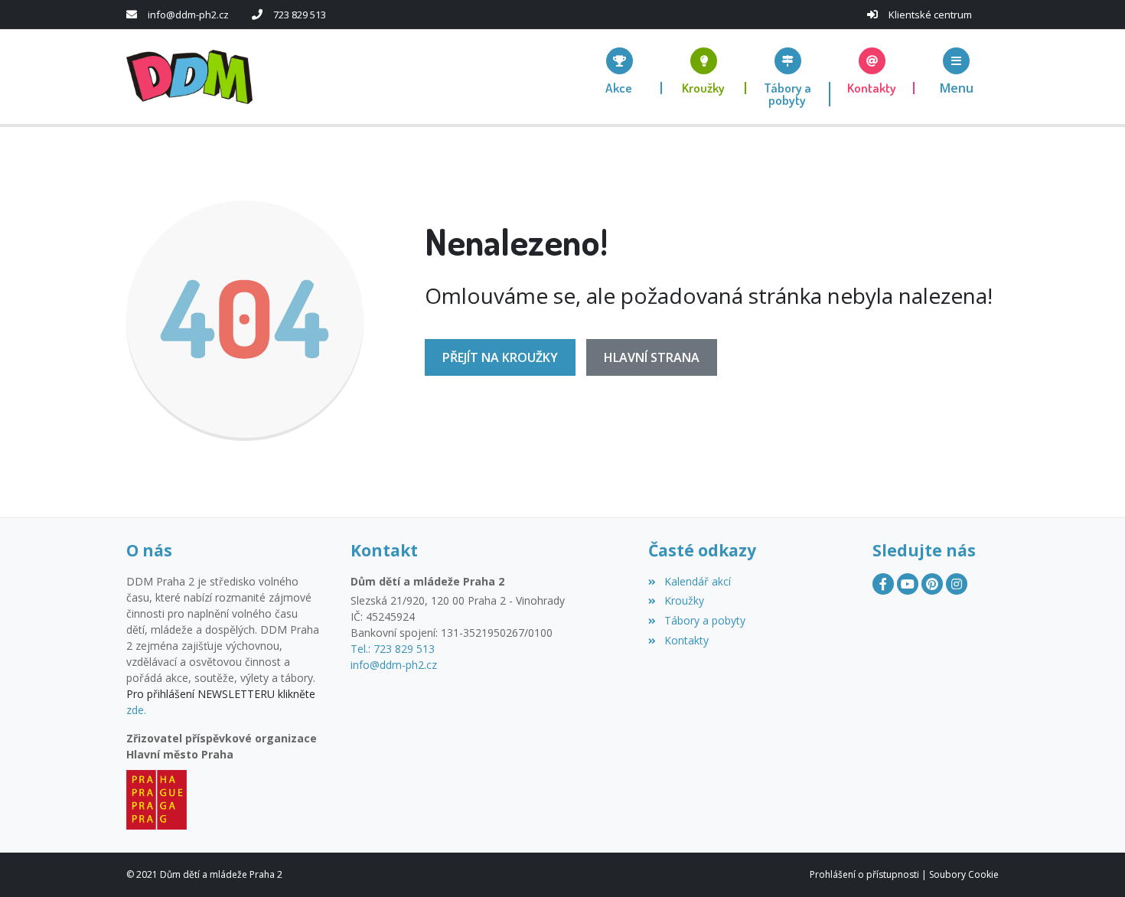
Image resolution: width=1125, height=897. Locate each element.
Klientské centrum (930, 14)
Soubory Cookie (964, 874)
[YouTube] (907, 584)
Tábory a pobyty (704, 620)
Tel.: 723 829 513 (393, 648)
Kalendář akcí (697, 581)
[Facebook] (883, 584)
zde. (136, 710)
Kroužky (683, 600)
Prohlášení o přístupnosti (864, 874)
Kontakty (686, 640)
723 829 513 (299, 14)
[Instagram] (956, 584)
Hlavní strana (651, 357)
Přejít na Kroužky (500, 357)
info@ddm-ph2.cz (188, 14)
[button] (957, 71)
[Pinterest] (932, 584)
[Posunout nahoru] (1090, 862)
